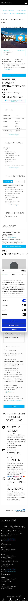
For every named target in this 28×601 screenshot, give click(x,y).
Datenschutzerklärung (15, 400)
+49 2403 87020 (10, 539)
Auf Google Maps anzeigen (14, 246)
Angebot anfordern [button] (15, 75)
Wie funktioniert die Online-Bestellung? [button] (15, 101)
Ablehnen (14, 329)
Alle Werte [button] (9, 69)
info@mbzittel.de (9, 392)
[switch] (24, 305)
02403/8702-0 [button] (12, 238)
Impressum (5, 528)
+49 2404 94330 (10, 569)
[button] (5, 13)
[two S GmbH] (14, 596)
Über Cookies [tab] (22, 274)
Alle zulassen (14, 321)
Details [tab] (14, 274)
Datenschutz (16, 528)
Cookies (24, 528)
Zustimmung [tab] (5, 274)
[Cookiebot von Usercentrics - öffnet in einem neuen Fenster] (20, 271)
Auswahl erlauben (14, 325)
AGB (5, 526)
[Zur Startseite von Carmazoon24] (14, 510)
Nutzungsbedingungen (16, 526)
